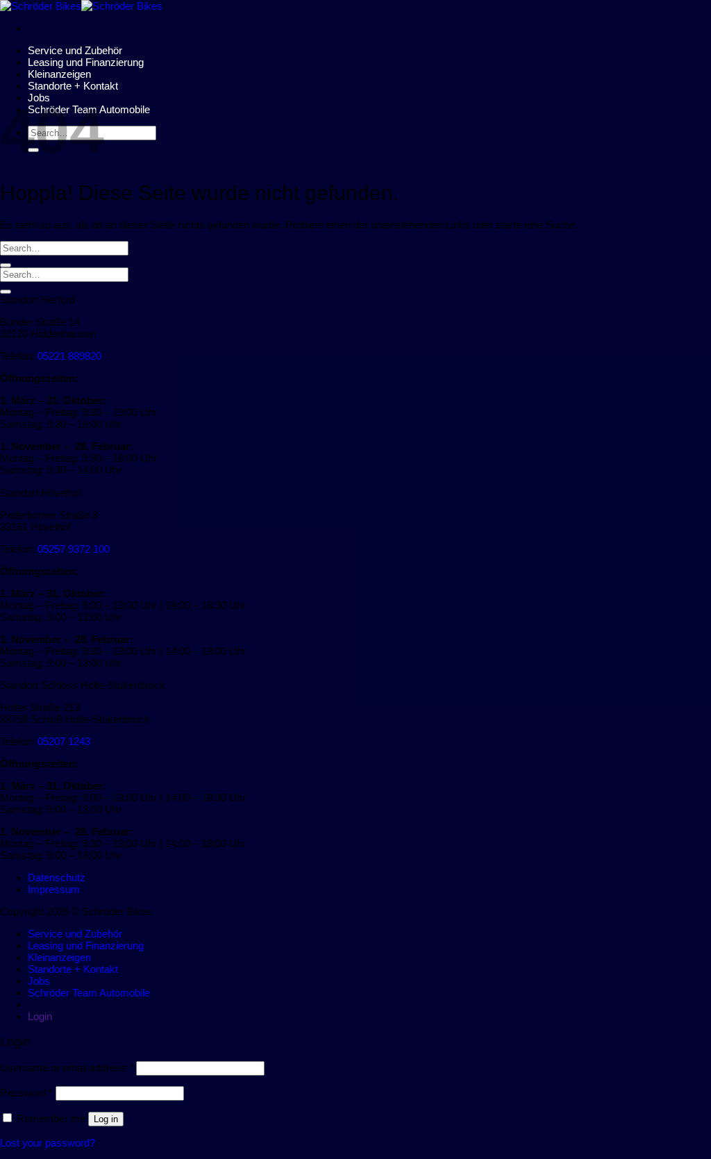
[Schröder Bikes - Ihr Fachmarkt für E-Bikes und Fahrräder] (81, 6)
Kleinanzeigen (59, 74)
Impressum (54, 889)
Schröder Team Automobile (89, 993)
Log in (106, 1119)
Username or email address (66, 1068)
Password (26, 1093)
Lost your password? (47, 1143)
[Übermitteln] (5, 265)
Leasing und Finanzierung (86, 62)
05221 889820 (69, 356)
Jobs (39, 981)
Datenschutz (56, 877)
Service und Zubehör (75, 50)
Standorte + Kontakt (73, 86)
